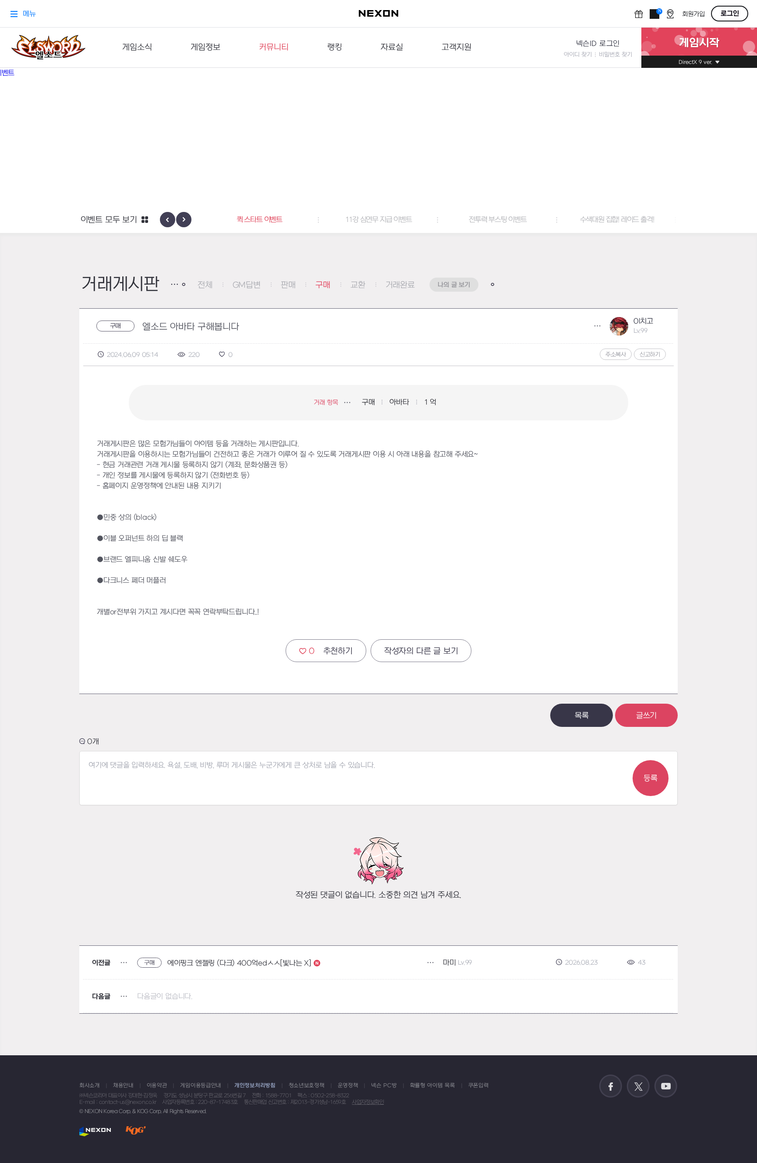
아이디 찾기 (578, 54)
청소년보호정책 (307, 1085)
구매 (322, 285)
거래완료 (400, 285)
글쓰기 (646, 716)
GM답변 (247, 285)
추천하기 (331, 651)
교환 (357, 285)
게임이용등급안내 (200, 1085)
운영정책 (348, 1085)
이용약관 (157, 1085)
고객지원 (456, 47)
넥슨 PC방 (383, 1085)
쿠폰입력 (478, 1085)
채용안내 (123, 1085)
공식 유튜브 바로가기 (666, 1086)
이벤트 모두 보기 (109, 220)
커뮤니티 (274, 47)
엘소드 (48, 47)
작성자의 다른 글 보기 (421, 651)
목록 (582, 716)
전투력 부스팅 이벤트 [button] (481, 220)
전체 (205, 285)
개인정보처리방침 (255, 1085)
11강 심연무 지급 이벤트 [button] (362, 220)
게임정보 (205, 47)
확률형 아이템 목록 (432, 1085)
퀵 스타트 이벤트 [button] (243, 220)
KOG (136, 1131)
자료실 (392, 47)
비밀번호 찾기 (615, 54)
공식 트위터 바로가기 (638, 1086)
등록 (651, 778)
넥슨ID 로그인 (598, 44)
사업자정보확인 (368, 1102)
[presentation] (167, 219)
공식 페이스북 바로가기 (611, 1086)
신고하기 (650, 354)
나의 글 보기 (453, 285)
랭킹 (334, 47)
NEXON (95, 1131)
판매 (288, 285)
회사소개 (89, 1085)
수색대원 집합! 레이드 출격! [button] (601, 220)
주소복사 (615, 354)
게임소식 (137, 47)
